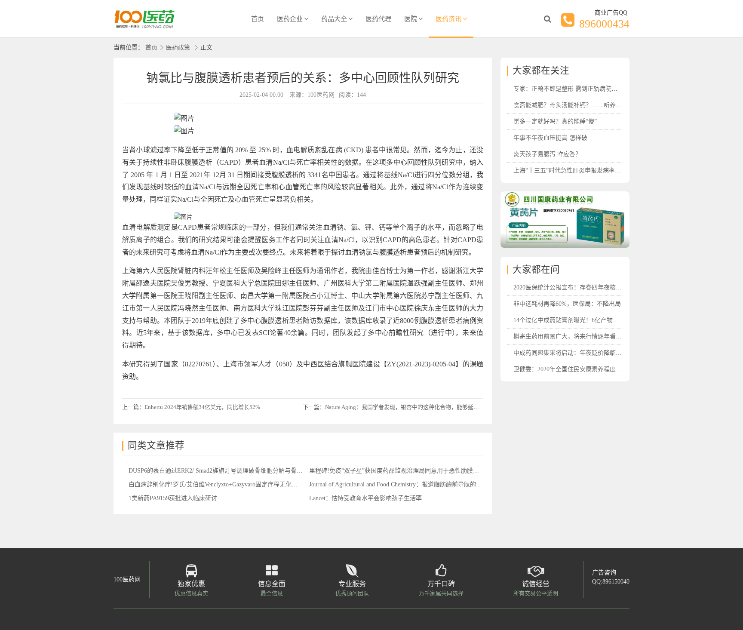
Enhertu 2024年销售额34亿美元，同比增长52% (202, 407)
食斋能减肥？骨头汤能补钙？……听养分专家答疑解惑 (585, 105)
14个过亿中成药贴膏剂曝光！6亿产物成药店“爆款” (580, 320)
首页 (257, 18)
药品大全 (334, 18)
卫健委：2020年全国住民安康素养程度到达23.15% (580, 369)
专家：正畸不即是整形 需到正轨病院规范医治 (574, 89)
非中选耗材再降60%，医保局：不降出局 (567, 304)
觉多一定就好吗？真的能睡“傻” (555, 121)
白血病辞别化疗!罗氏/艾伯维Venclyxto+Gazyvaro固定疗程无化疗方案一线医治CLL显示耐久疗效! (256, 484)
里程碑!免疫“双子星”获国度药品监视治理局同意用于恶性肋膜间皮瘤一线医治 (412, 470)
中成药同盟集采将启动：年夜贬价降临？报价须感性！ (585, 353)
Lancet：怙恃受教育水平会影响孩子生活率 (365, 498)
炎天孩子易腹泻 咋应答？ (547, 154)
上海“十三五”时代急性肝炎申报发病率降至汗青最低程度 (588, 170)
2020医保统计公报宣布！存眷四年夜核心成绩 (573, 287)
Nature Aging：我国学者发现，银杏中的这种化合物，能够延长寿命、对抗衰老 (421, 407)
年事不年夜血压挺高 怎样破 (550, 138)
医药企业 (290, 18)
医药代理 (378, 18)
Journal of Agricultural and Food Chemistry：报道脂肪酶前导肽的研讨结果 (404, 484)
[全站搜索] (547, 19)
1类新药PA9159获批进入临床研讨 (173, 498)
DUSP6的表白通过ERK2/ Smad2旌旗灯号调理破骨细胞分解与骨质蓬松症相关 (231, 470)
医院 (410, 18)
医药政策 (178, 47)
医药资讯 (448, 18)
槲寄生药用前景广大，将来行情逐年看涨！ (570, 336)
